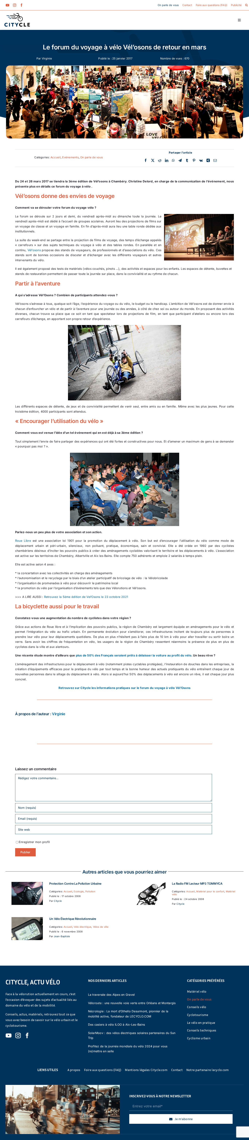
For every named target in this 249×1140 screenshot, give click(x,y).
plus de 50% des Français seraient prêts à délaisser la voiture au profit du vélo (133, 655)
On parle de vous (91, 157)
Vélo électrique (82, 926)
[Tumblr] (187, 160)
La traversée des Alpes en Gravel (111, 994)
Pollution (90, 891)
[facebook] (21, 5)
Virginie (47, 58)
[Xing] (208, 160)
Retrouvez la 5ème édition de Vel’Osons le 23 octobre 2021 (86, 597)
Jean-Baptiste (62, 936)
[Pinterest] (193, 160)
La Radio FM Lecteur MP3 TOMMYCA (197, 883)
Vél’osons (34, 250)
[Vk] (201, 160)
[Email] (215, 160)
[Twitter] (152, 160)
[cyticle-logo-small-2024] (17, 14)
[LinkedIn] (166, 160)
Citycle (58, 900)
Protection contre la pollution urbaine (75, 883)
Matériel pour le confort (210, 891)
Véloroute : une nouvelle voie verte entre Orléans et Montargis (132, 1003)
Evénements (70, 157)
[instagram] (14, 5)
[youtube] (7, 5)
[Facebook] (145, 160)
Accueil (55, 157)
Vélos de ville (100, 926)
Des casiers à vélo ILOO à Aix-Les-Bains (116, 1024)
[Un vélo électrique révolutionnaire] (27, 919)
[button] (246, 5)
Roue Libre (23, 540)
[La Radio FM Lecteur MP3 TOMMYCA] (150, 884)
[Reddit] (159, 160)
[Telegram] (180, 160)
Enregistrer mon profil (34, 842)
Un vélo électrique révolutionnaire (72, 919)
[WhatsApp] (173, 160)
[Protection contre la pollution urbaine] (27, 884)
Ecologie (79, 891)
